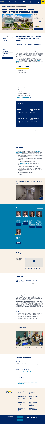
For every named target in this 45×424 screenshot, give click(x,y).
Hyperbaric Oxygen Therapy (22, 112)
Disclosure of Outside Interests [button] (32, 393)
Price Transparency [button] (21, 407)
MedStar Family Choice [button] (32, 398)
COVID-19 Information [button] (32, 391)
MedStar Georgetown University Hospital (26, 289)
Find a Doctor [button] (16, 2)
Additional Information (6, 55)
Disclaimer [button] (19, 392)
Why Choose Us (5, 51)
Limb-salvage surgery (34, 125)
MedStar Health (4, 6)
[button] (39, 2)
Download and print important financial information (25, 371)
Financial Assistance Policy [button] (22, 396)
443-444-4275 (37, 24)
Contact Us (4, 58)
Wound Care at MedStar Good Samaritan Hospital (18, 6)
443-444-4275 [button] (38, 29)
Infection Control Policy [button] (21, 398)
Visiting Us (4, 49)
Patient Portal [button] (24, 2)
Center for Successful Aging (22, 139)
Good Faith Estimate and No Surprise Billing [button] (33, 397)
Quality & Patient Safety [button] (32, 407)
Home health (20, 136)
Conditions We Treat (6, 40)
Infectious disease (21, 143)
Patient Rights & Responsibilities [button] (31, 405)
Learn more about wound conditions (22, 97)
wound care (20, 49)
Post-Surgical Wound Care (22, 118)
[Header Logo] (3, 1)
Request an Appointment (18, 224)
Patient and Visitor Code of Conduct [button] (33, 403)
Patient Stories (5, 53)
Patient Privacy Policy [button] (21, 404)
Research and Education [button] (30, 2)
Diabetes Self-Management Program (35, 110)
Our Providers (5, 47)
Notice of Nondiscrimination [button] (33, 400)
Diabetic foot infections (22, 78)
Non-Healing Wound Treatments (34, 115)
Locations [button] (20, 2)
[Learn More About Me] (15, 234)
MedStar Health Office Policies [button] (21, 400)
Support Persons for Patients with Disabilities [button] (33, 409)
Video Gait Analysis (21, 125)
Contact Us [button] (20, 420)
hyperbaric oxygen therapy (24, 163)
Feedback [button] (30, 394)
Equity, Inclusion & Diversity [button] (22, 394)
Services (4, 42)
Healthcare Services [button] (11, 2)
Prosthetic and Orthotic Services (34, 119)
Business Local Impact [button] (21, 391)
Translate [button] (21, 410)
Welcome (4, 38)
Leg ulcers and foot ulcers (22, 81)
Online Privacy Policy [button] (21, 402)
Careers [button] (35, 2)
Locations (8, 6)
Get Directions (37, 23)
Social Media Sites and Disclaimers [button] (21, 409)
